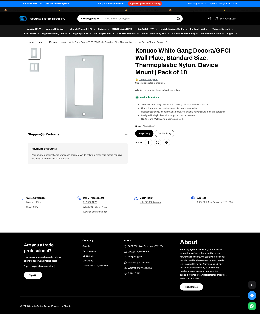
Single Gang (144, 133)
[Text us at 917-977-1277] (252, 295)
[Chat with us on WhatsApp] (252, 306)
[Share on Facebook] (148, 142)
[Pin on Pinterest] (166, 142)
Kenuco (41, 42)
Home (31, 42)
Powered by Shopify (61, 306)
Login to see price (148, 79)
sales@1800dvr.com (227, 3)
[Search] (178, 18)
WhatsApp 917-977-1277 (140, 262)
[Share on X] (157, 142)
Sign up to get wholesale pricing (145, 3)
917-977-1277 (204, 3)
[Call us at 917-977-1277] (252, 285)
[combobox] (130, 18)
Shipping (139, 83)
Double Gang (164, 133)
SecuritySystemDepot (39, 306)
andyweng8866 (61, 3)
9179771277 (38, 3)
